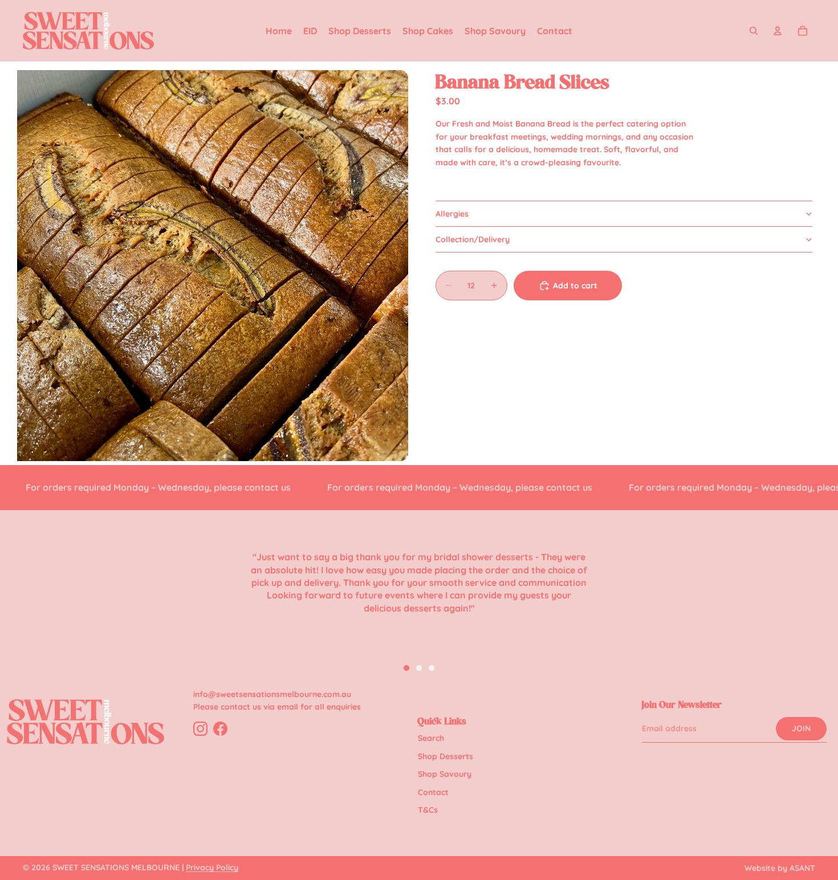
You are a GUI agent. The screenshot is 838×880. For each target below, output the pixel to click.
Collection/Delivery (473, 239)
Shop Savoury (444, 774)
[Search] (753, 30)
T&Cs (428, 810)
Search (431, 738)
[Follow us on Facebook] (220, 729)
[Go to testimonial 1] (406, 668)
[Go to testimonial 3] (431, 668)
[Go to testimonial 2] (419, 668)
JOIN (801, 728)
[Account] (777, 30)
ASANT (802, 868)
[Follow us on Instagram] (200, 729)
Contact (433, 792)
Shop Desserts (445, 756)
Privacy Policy (212, 867)
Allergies (452, 214)
